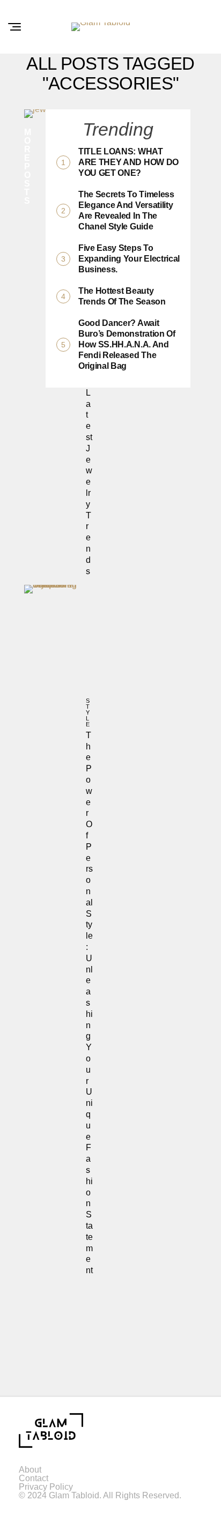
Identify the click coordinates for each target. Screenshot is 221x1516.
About (30, 1469)
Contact (33, 1478)
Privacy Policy (46, 1486)
